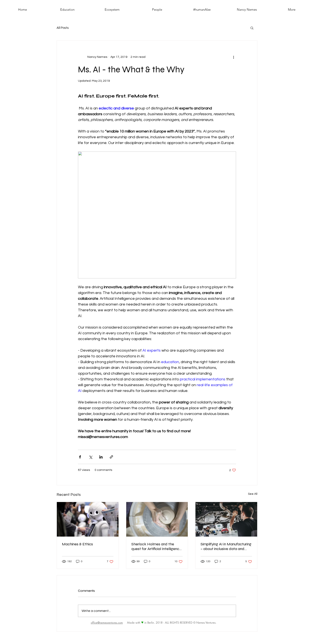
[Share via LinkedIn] (101, 457)
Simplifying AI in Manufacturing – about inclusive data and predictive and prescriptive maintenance (226, 546)
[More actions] (233, 57)
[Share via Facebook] (80, 457)
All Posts (63, 27)
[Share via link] (111, 457)
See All (252, 493)
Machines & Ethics (77, 544)
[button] (252, 27)
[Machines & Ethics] (88, 519)
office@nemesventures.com (107, 622)
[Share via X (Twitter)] (90, 457)
